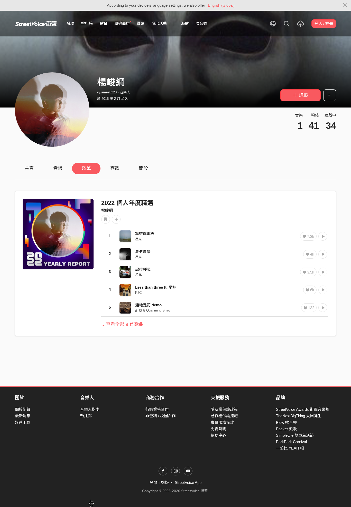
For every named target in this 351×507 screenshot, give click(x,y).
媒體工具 (22, 422)
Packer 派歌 (286, 429)
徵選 (140, 23)
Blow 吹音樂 (286, 422)
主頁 (29, 168)
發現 (70, 23)
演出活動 (159, 23)
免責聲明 (218, 429)
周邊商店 (122, 23)
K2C (138, 293)
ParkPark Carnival (291, 442)
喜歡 (114, 168)
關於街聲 (22, 409)
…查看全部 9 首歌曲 (122, 324)
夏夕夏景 (143, 251)
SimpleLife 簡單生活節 (295, 435)
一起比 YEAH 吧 (290, 448)
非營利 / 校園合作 (160, 416)
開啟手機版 (159, 482)
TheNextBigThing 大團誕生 (298, 416)
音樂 (57, 168)
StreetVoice (36, 23)
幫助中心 (218, 435)
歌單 (103, 23)
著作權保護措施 (224, 416)
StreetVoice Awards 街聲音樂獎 (302, 409)
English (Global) (221, 5)
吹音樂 (201, 23)
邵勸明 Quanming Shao (152, 310)
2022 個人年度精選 (127, 202)
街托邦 (86, 416)
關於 (143, 168)
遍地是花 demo (148, 305)
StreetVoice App (188, 482)
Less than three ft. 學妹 (155, 287)
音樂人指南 (89, 409)
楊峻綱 (107, 210)
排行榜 (87, 23)
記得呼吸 (143, 269)
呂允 (138, 239)
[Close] (345, 5)
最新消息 (22, 416)
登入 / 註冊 (324, 23)
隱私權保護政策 (224, 409)
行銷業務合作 (157, 409)
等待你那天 (144, 233)
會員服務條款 (222, 422)
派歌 (185, 23)
